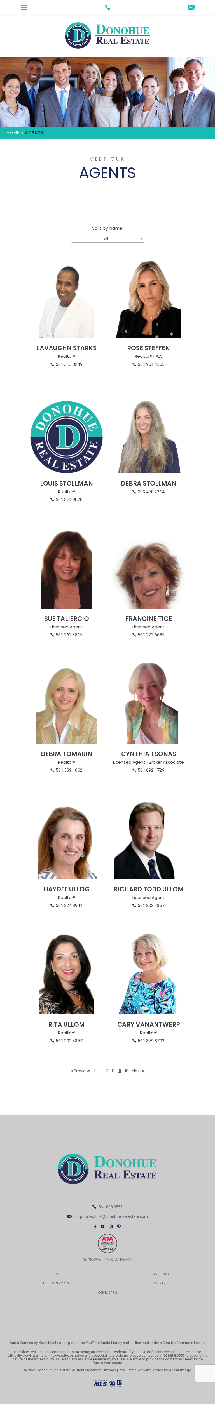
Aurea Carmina (21, 1343)
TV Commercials (56, 1283)
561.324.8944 (69, 905)
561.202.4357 (151, 905)
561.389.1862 (69, 770)
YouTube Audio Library (104, 1343)
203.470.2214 (151, 491)
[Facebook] (95, 1226)
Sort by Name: (107, 228)
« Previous (80, 1071)
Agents (159, 1283)
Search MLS (159, 1274)
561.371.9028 (69, 499)
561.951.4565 (151, 364)
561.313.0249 (69, 364)
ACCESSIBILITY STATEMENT (107, 1260)
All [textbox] (106, 239)
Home (55, 1274)
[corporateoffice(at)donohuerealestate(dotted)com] (191, 8)
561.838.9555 (111, 1207)
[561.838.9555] (107, 7)
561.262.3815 (69, 635)
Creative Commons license (184, 1343)
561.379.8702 (151, 1040)
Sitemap (109, 1370)
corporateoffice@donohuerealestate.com (111, 1216)
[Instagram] (111, 1226)
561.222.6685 (151, 635)
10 (126, 1071)
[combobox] (107, 239)
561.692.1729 (151, 770)
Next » (138, 1071)
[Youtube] (102, 1226)
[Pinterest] (119, 1226)
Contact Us (107, 1292)
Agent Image (180, 1370)
